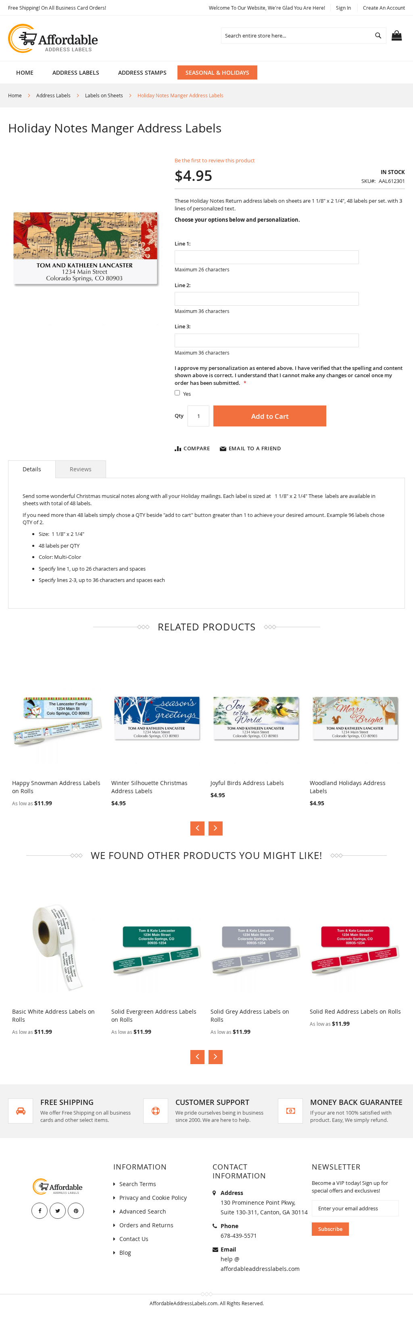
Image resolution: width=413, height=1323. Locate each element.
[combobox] (303, 35)
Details (32, 469)
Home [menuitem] (24, 72)
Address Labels (53, 95)
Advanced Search (142, 1211)
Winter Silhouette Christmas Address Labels (149, 787)
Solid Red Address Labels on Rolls (355, 1011)
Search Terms (137, 1184)
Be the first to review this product (215, 160)
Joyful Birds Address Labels (247, 783)
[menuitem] (75, 72)
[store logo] (53, 38)
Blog (125, 1252)
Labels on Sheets (104, 95)
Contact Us (133, 1239)
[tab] (32, 469)
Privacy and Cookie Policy (153, 1197)
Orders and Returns (146, 1225)
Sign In (343, 7)
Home (15, 95)
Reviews (81, 469)
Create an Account (384, 7)
